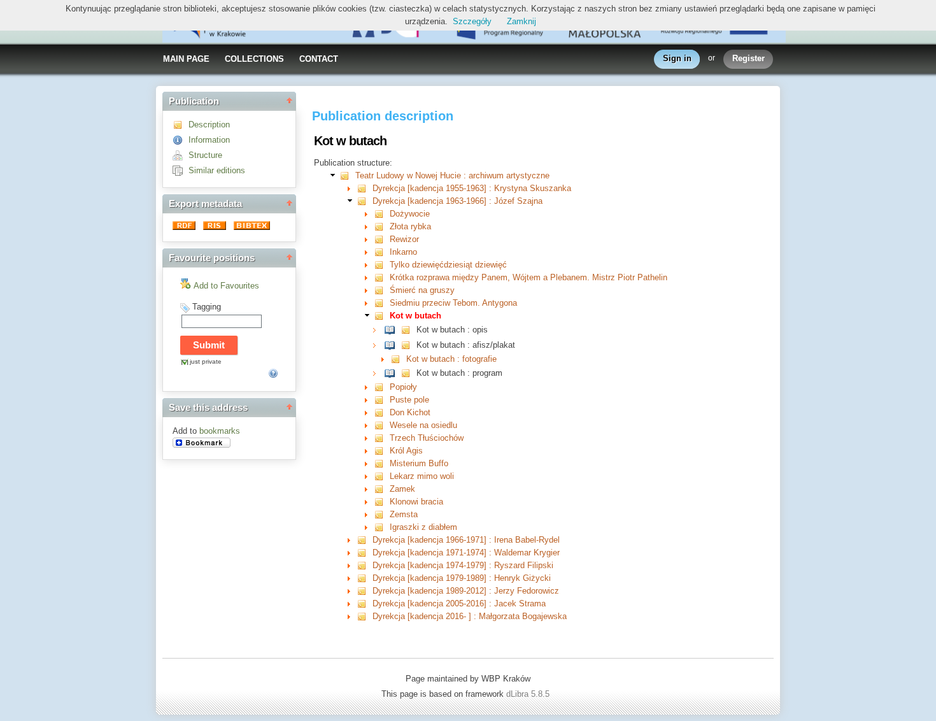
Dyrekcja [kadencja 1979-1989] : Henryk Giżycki (461, 578)
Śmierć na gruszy (422, 290)
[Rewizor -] (382, 239)
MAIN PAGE (186, 59)
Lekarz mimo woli (422, 476)
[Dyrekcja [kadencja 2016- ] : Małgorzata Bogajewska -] (364, 616)
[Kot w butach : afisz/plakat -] (393, 345)
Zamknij (521, 21)
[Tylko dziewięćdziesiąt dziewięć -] (382, 264)
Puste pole (409, 399)
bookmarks (219, 431)
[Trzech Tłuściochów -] (382, 438)
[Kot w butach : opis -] (393, 329)
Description (209, 124)
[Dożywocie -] (382, 213)
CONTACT (318, 59)
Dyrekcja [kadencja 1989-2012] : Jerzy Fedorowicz (465, 591)
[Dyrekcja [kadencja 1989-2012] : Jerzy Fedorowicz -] (364, 591)
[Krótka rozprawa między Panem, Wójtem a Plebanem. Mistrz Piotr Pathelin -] (382, 277)
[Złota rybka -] (382, 226)
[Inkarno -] (382, 252)
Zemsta (404, 514)
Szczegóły (472, 21)
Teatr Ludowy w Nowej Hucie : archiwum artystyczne (452, 175)
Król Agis (406, 450)
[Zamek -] (382, 489)
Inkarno (403, 252)
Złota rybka (410, 226)
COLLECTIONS (254, 59)
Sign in (677, 58)
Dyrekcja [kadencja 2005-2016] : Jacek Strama (459, 603)
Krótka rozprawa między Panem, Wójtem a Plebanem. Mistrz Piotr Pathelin (528, 277)
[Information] (180, 140)
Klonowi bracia (416, 501)
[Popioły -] (382, 387)
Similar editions (216, 170)
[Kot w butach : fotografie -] (398, 359)
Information (209, 140)
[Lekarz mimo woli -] (382, 476)
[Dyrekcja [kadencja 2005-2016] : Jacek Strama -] (364, 603)
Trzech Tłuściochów (427, 438)
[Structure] (180, 155)
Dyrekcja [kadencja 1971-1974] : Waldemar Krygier (466, 552)
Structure (205, 155)
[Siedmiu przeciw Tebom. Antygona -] (382, 303)
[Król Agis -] (382, 450)
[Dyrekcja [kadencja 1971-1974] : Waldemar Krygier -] (364, 552)
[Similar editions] (180, 170)
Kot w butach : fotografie (451, 359)
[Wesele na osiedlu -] (382, 425)
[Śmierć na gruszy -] (382, 290)
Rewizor (404, 239)
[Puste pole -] (382, 399)
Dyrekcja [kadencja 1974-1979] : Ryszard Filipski (462, 565)
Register (748, 58)
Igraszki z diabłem (423, 527)
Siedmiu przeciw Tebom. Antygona (453, 303)
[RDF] (185, 227)
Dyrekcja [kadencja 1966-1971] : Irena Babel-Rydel (466, 540)
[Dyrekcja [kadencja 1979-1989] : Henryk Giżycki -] (364, 578)
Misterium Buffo (419, 463)
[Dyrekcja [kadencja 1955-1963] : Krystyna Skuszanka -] (364, 188)
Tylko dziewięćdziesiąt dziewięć (448, 264)
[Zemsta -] (382, 514)
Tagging (206, 306)
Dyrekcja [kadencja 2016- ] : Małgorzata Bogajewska (469, 616)
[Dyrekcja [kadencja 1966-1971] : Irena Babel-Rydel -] (364, 540)
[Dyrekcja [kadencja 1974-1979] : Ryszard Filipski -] (364, 565)
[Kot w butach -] (382, 315)
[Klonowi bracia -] (382, 501)
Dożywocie (410, 213)
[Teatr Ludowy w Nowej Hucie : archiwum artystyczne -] (347, 175)
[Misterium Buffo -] (382, 463)
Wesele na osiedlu (423, 425)
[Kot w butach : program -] (393, 373)
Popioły (403, 387)
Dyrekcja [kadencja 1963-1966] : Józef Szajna (457, 201)
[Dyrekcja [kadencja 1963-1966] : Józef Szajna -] (364, 201)
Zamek (402, 489)
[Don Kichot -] (382, 412)
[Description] (180, 124)
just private (206, 361)
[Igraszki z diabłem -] (382, 527)
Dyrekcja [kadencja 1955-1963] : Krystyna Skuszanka (471, 188)
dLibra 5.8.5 (529, 694)
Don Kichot (410, 412)
